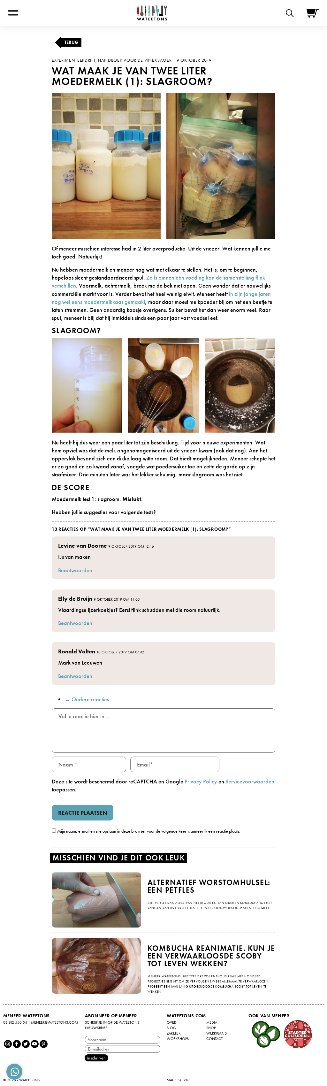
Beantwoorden (75, 570)
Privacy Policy (201, 781)
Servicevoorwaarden (249, 781)
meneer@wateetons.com (54, 1022)
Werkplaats (216, 1033)
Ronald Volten (76, 651)
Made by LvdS (178, 1079)
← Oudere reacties (87, 699)
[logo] (152, 13)
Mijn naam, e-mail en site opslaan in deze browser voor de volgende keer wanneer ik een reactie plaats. (148, 831)
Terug (71, 42)
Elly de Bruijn (75, 598)
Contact (214, 1038)
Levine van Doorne (82, 545)
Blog (171, 1027)
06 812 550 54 (15, 1022)
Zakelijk (174, 1033)
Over (171, 1022)
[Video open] (291, 13)
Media (211, 1022)
